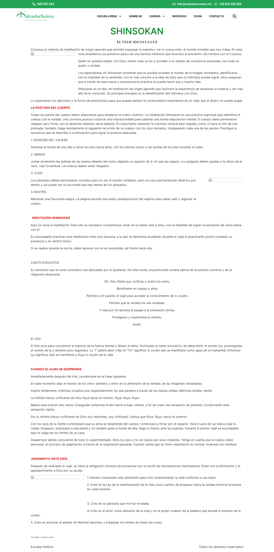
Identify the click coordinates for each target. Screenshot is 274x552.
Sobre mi (135, 16)
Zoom (198, 16)
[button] (234, 16)
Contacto (216, 16)
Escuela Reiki (107, 16)
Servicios (179, 16)
